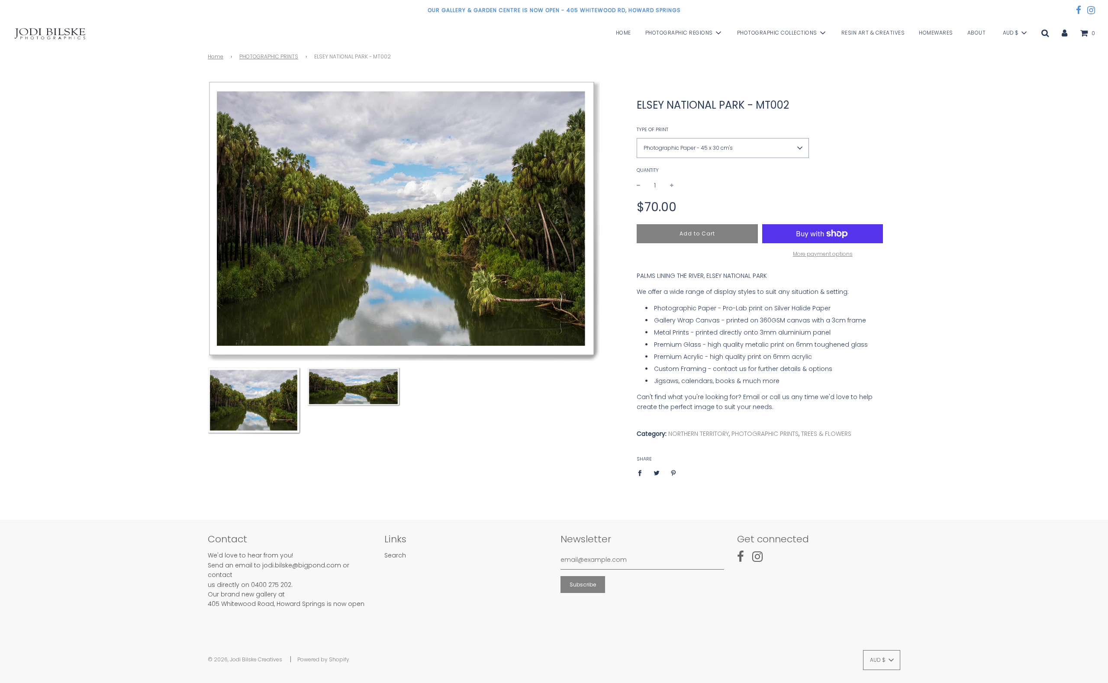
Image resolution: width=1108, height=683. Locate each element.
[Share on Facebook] (642, 472)
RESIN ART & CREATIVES (873, 33)
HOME (623, 33)
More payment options (823, 254)
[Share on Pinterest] (673, 472)
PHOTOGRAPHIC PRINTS (268, 56)
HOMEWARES (936, 33)
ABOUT (976, 33)
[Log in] (1064, 33)
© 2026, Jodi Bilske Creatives (245, 659)
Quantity (648, 170)
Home (215, 56)
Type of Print (652, 129)
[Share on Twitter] (656, 472)
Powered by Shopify (323, 659)
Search (395, 555)
